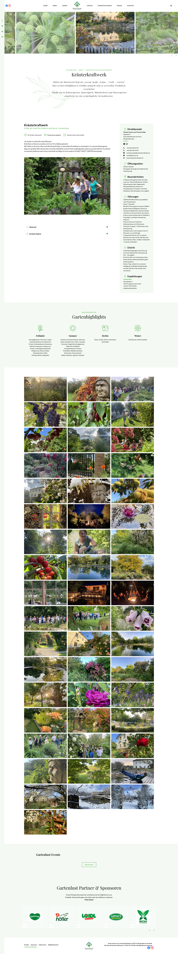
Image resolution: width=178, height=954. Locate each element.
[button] (171, 5)
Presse (119, 5)
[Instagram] (127, 144)
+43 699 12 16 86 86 (130, 945)
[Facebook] (124, 144)
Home (45, 5)
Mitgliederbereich (53, 945)
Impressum (34, 945)
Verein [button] (64, 5)
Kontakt (130, 5)
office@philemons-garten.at (144, 945)
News (55, 5)
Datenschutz (42, 945)
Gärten (90, 5)
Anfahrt (125, 141)
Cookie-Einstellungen (30, 947)
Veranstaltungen (105, 5)
